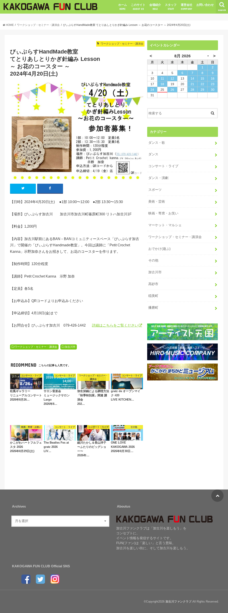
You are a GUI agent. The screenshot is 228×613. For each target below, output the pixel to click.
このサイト (138, 6)
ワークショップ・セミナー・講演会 (35, 346)
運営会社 (186, 6)
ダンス (153, 154)
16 (212, 78)
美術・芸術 (156, 201)
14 (192, 78)
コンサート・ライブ (163, 166)
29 (202, 89)
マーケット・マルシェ (165, 225)
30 (212, 89)
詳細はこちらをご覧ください (115, 325)
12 (172, 78)
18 (162, 84)
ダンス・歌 (156, 142)
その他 (153, 260)
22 (202, 84)
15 (202, 78)
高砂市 (153, 284)
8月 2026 (182, 56)
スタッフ (171, 6)
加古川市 (70, 346)
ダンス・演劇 (158, 178)
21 (192, 84)
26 (172, 89)
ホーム (122, 6)
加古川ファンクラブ (178, 601)
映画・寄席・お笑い (163, 213)
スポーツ (155, 189)
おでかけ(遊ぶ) (159, 249)
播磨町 (153, 307)
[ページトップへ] (217, 496)
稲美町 (153, 296)
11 (162, 78)
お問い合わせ (205, 4)
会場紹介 (155, 6)
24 (152, 89)
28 (192, 89)
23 (212, 84)
